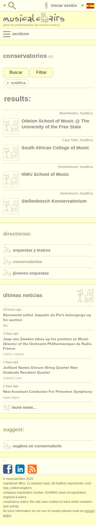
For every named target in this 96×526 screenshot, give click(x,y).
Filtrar (41, 72)
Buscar (15, 72)
